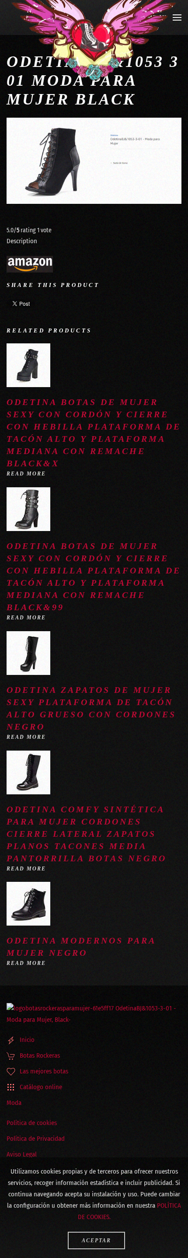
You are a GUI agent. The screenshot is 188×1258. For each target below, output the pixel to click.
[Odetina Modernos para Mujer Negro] (28, 903)
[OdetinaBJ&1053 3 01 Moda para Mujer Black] (94, 161)
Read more (26, 474)
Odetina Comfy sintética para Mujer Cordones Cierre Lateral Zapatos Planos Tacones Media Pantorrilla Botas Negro (87, 833)
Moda (14, 1103)
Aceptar (96, 1240)
